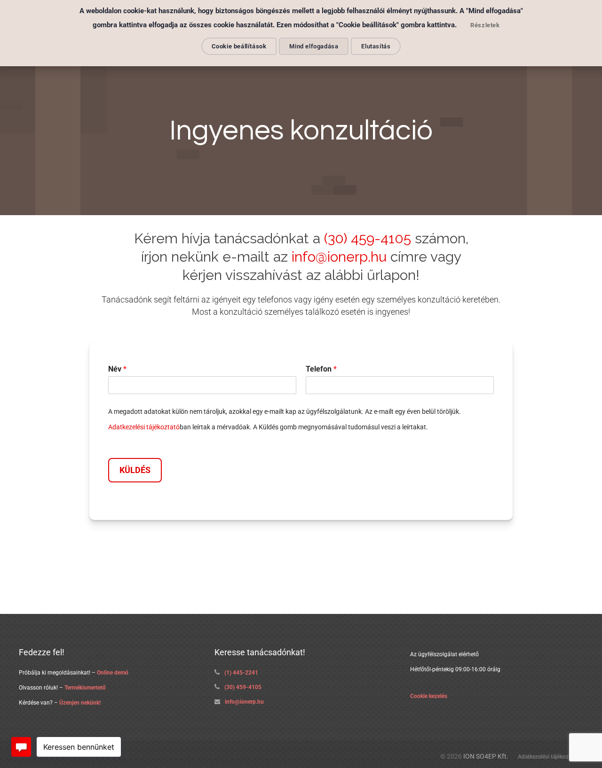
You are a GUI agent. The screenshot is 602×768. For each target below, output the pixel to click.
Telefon (321, 369)
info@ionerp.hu (339, 256)
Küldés (134, 470)
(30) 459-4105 (367, 238)
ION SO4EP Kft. (485, 756)
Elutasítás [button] (375, 46)
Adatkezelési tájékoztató (144, 427)
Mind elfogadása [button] (313, 46)
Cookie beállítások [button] (239, 46)
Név (117, 369)
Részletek (484, 25)
